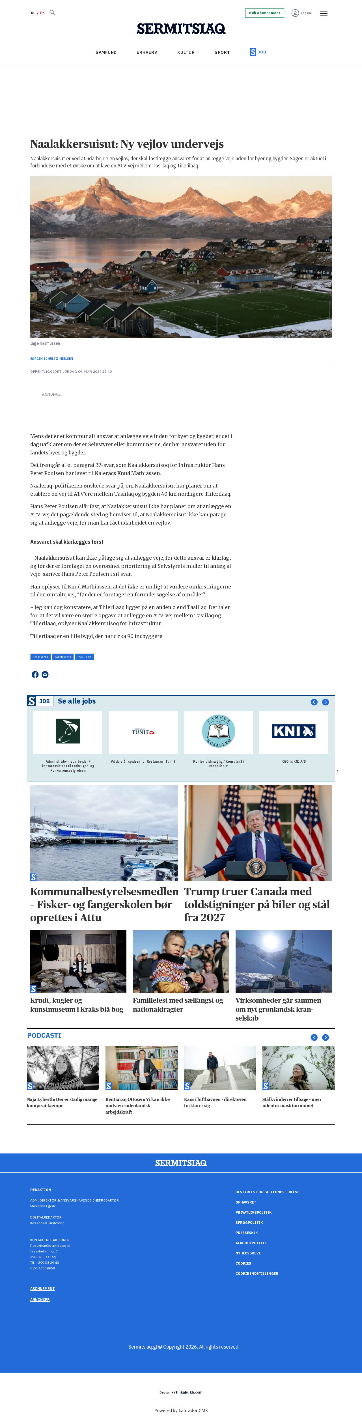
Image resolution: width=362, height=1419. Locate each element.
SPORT (222, 52)
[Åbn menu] (322, 13)
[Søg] (52, 13)
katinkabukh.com (187, 1392)
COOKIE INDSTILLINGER (257, 1273)
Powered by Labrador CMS (181, 1410)
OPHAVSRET (246, 1202)
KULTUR (186, 52)
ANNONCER (40, 1299)
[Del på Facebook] (35, 674)
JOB (262, 52)
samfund (63, 657)
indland (40, 657)
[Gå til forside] (181, 28)
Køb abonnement (264, 13)
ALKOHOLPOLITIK (251, 1243)
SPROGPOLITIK (249, 1222)
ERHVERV (147, 52)
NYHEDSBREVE (248, 1253)
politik (85, 657)
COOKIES (243, 1263)
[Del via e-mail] (45, 674)
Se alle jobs (77, 701)
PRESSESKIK (247, 1233)
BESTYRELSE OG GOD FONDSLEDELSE (267, 1192)
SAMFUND (106, 52)
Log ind (306, 13)
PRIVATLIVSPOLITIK (254, 1212)
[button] (314, 702)
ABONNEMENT (42, 1288)
